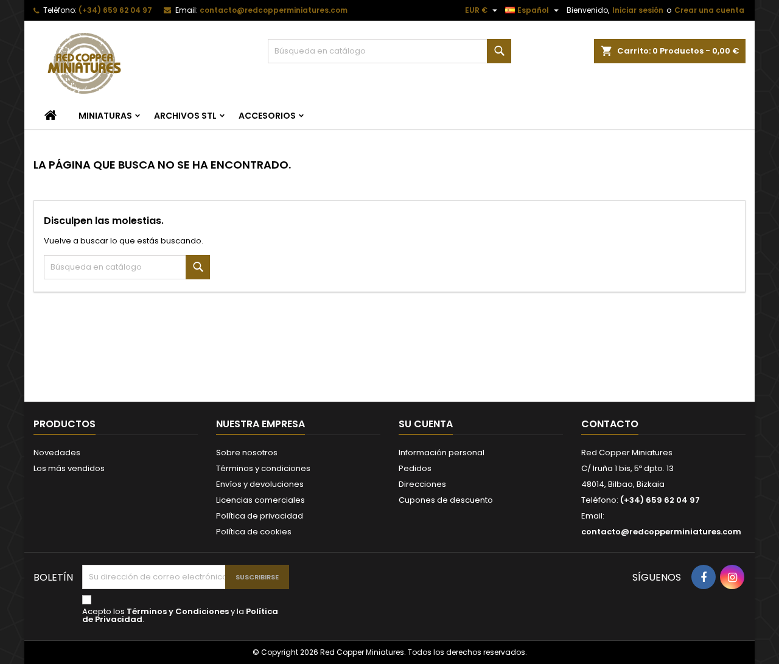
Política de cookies (254, 531)
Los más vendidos (69, 468)
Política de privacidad (259, 516)
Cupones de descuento (446, 500)
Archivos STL (185, 116)
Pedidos (415, 468)
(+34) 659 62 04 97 (115, 10)
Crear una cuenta (709, 10)
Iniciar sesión (637, 10)
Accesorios (267, 116)
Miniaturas (105, 116)
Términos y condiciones (263, 468)
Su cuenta (426, 424)
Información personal (441, 452)
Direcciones (422, 484)
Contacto (609, 424)
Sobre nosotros (247, 452)
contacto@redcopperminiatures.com (274, 10)
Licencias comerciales (260, 500)
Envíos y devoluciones (260, 484)
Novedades (56, 452)
